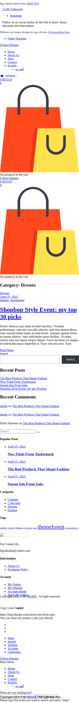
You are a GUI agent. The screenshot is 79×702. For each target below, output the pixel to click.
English (12, 65)
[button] (12, 9)
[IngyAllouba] (9, 45)
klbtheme (19, 528)
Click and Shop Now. (59, 32)
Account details (17, 591)
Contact (12, 62)
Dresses (4, 293)
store (35, 528)
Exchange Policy (18, 569)
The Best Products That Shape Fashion (23, 378)
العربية (19, 69)
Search (4, 353)
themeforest (17, 300)
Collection (14, 503)
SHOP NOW (33, 3)
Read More (7, 350)
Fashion (12, 510)
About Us (13, 55)
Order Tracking (17, 38)
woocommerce (71, 528)
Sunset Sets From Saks (14, 385)
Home (11, 51)
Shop (11, 58)
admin (3, 406)
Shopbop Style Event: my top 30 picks (23, 388)
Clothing (13, 499)
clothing (3, 528)
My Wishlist (15, 588)
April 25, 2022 (9, 296)
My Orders (14, 584)
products (28, 528)
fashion (4, 300)
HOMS (32, 596)
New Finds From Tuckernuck (18, 381)
